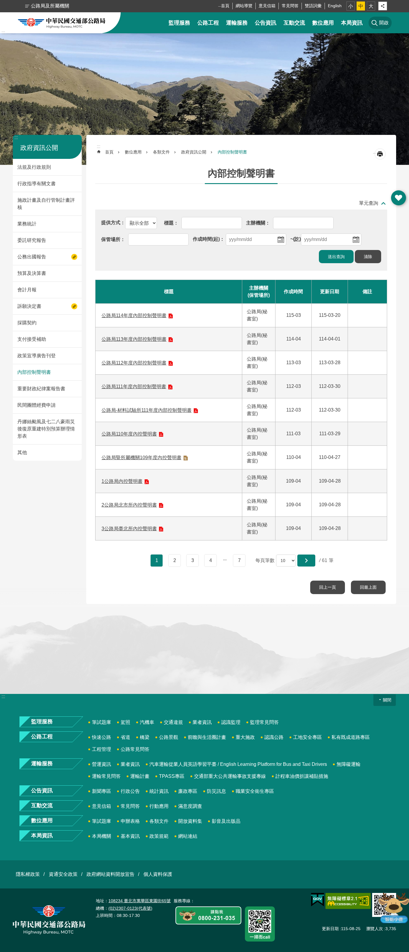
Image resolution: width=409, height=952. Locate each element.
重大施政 (245, 737)
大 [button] (371, 6)
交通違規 (173, 722)
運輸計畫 (139, 776)
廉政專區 (187, 791)
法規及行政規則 (34, 167)
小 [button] (350, 6)
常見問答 (290, 5)
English (335, 5)
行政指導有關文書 (36, 183)
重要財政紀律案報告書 (41, 388)
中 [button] (360, 6)
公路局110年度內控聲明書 (129, 433)
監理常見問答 (264, 722)
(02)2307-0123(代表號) (130, 908)
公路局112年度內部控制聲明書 (134, 362)
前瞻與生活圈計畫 (207, 737)
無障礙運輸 (348, 764)
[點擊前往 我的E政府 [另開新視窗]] (317, 900)
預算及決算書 (31, 273)
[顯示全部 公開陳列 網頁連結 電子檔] (129, 222)
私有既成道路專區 (350, 737)
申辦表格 (130, 821)
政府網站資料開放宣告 (110, 874)
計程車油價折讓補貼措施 (301, 776)
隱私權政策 (28, 874)
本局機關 (101, 836)
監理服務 (179, 23)
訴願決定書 (29, 306)
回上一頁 (327, 587)
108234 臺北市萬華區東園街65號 (139, 900)
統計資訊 (159, 791)
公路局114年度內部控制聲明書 (134, 315)
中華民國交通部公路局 (61, 23)
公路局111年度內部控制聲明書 (134, 386)
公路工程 (208, 23)
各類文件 (161, 152)
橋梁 (144, 737)
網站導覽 (244, 5)
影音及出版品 (226, 821)
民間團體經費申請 (36, 405)
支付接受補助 (31, 339)
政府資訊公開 (193, 152)
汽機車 (147, 722)
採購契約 (27, 322)
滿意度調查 (190, 806)
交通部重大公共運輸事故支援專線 (230, 776)
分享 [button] (382, 5)
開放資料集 (190, 821)
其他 (22, 452)
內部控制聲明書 (34, 372)
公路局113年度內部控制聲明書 (134, 339)
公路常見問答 (135, 749)
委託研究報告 (31, 240)
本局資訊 (352, 23)
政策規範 (159, 836)
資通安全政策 (63, 874)
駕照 (125, 722)
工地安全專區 (307, 737)
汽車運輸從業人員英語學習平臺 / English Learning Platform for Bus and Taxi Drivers (238, 764)
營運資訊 (101, 764)
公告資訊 (265, 23)
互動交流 (294, 23)
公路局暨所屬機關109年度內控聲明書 (141, 457)
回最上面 (368, 587)
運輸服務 (237, 23)
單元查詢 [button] (368, 203)
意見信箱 (267, 5)
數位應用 (323, 23)
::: (3, 32)
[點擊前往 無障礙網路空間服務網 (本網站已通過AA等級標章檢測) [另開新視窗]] (348, 901)
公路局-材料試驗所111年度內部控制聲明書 (147, 410)
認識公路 (274, 737)
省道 (125, 737)
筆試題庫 (101, 722)
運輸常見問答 (106, 776)
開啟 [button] (398, 197)
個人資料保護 (157, 874)
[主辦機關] (258, 222)
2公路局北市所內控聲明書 (129, 504)
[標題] (171, 222)
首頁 (225, 5)
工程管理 (101, 749)
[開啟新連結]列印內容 (380, 153)
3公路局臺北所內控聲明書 (129, 528)
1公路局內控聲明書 (122, 481)
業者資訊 (202, 722)
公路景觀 (168, 737)
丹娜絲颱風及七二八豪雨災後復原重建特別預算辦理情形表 (46, 429)
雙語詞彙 (313, 5)
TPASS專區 (171, 776)
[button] (306, 561)
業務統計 (27, 223)
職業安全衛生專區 (255, 791)
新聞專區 (101, 791)
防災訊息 (216, 791)
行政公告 (130, 791)
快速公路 (101, 737)
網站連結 (187, 836)
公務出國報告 (31, 256)
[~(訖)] (325, 239)
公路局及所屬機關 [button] (50, 5)
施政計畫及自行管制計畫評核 (46, 204)
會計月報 (27, 289)
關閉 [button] (387, 700)
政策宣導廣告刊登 (36, 355)
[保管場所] (113, 239)
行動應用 (159, 806)
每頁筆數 (265, 560)
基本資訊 (130, 836)
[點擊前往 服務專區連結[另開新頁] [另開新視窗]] (208, 916)
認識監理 (230, 722)
